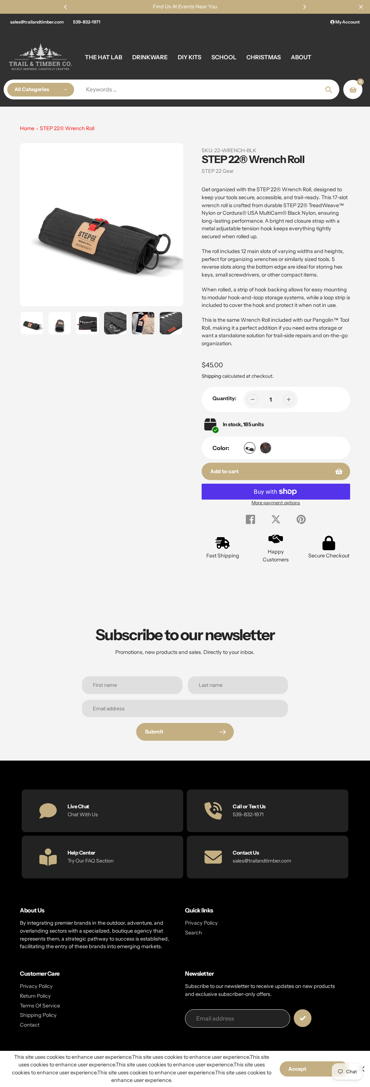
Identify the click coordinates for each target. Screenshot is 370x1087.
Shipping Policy (38, 1015)
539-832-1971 (86, 22)
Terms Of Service (40, 1005)
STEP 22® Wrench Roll (67, 128)
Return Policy (35, 996)
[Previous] (65, 6)
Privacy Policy (201, 923)
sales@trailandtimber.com (37, 22)
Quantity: (224, 398)
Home (27, 128)
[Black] (249, 448)
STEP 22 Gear (218, 171)
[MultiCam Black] (265, 448)
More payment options (275, 502)
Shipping (211, 376)
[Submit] (302, 1018)
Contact (29, 1025)
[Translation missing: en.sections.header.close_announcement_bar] (361, 6)
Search (193, 932)
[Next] (304, 6)
